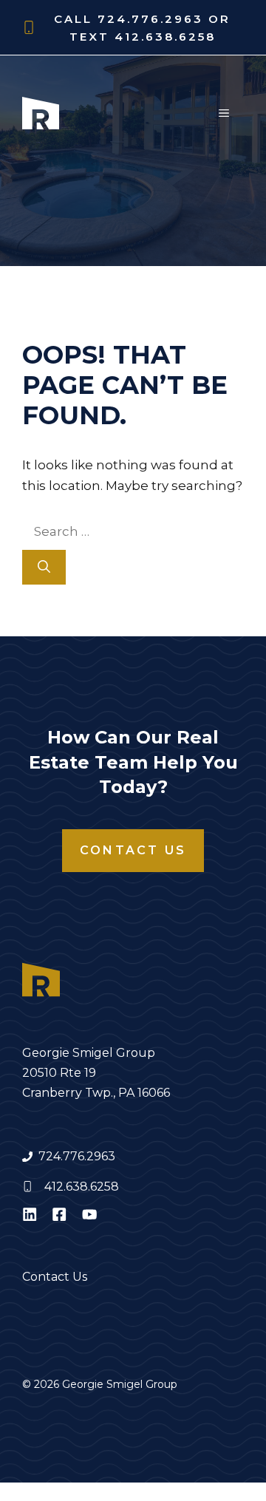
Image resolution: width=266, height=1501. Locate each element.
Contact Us (133, 850)
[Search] (44, 567)
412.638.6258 (81, 1187)
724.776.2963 (76, 1156)
